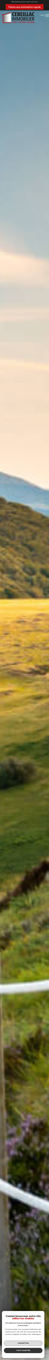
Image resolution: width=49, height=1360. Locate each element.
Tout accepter (23, 1350)
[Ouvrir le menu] (45, 15)
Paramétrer (23, 1343)
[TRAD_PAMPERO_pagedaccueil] (18, 22)
